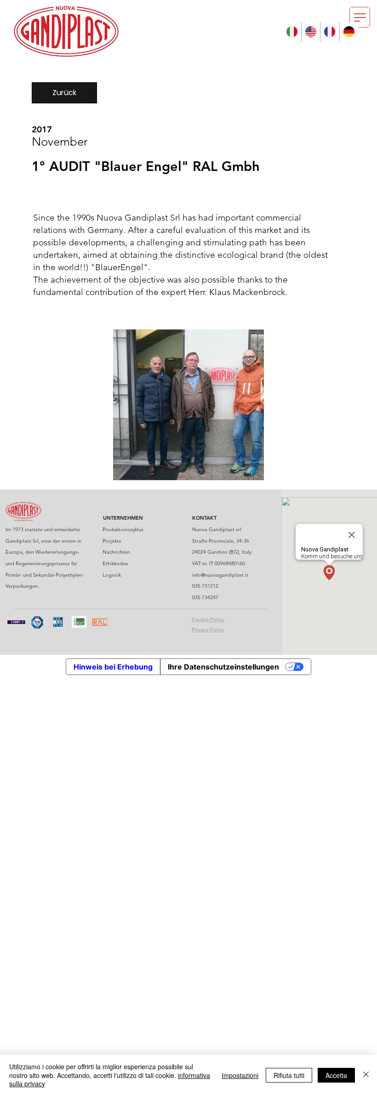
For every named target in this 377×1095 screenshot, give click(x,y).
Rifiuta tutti (289, 1075)
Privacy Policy (208, 629)
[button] (359, 17)
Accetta (336, 1075)
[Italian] (291, 32)
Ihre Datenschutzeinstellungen (223, 666)
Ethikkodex (115, 563)
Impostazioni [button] (240, 1075)
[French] (329, 32)
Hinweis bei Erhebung (113, 666)
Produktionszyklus (123, 529)
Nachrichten (116, 552)
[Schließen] (365, 1075)
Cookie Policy (208, 619)
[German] (348, 32)
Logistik (112, 575)
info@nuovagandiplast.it (220, 575)
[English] (310, 32)
